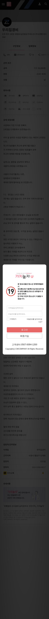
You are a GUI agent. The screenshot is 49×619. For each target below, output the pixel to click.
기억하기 (13, 319)
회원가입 (24, 336)
